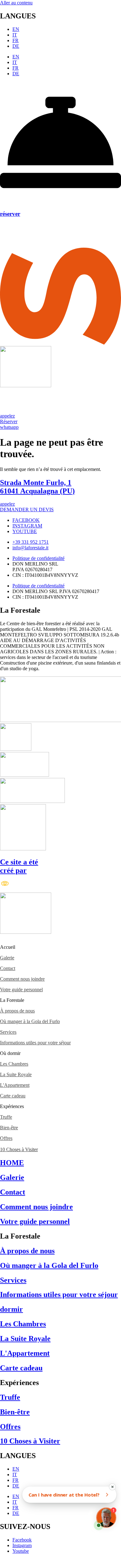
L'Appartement (14, 1085)
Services (8, 1032)
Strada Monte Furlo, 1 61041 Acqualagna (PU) (37, 486)
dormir (11, 1309)
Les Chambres (14, 1064)
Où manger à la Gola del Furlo (30, 1021)
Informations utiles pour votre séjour (35, 1042)
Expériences (12, 1106)
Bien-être (9, 1127)
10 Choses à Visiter (19, 1149)
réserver (10, 213)
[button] (60, 947)
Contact (7, 968)
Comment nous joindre (22, 979)
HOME (12, 1163)
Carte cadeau (12, 1095)
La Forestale (12, 1000)
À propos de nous (17, 1010)
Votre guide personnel (21, 989)
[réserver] (60, 201)
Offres (6, 1138)
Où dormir (10, 1053)
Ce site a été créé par (19, 866)
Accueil (7, 947)
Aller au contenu (16, 2)
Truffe (6, 1117)
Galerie (7, 957)
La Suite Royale (16, 1074)
